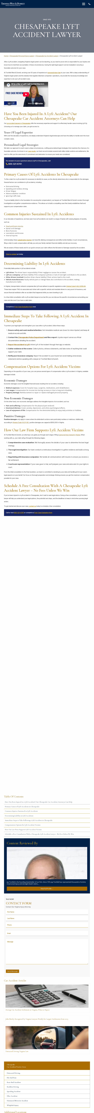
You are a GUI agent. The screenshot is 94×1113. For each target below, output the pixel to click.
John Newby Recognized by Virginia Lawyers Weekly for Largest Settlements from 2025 (37, 1019)
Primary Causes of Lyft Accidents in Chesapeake (22, 807)
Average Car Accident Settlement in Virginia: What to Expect (27, 1010)
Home (6, 56)
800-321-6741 (15, 164)
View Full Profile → (47, 889)
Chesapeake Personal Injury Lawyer (22, 56)
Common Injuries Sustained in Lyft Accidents (21, 811)
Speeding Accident (13, 1091)
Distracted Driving (13, 1073)
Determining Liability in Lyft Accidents (19, 816)
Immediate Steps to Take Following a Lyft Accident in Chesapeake (29, 820)
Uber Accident (12, 1096)
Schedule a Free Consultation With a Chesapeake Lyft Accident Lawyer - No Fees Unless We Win (39, 834)
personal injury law (54, 73)
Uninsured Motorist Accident (17, 1101)
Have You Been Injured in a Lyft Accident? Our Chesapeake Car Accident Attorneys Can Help (38, 802)
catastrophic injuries (24, 240)
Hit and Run (11, 1078)
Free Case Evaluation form (23, 307)
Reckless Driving (13, 1087)
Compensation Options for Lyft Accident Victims (22, 825)
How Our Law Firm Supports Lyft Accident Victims (23, 830)
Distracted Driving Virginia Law (17, 1051)
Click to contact (11, 254)
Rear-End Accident (14, 1082)
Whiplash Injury (13, 1105)
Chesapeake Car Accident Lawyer (47, 56)
